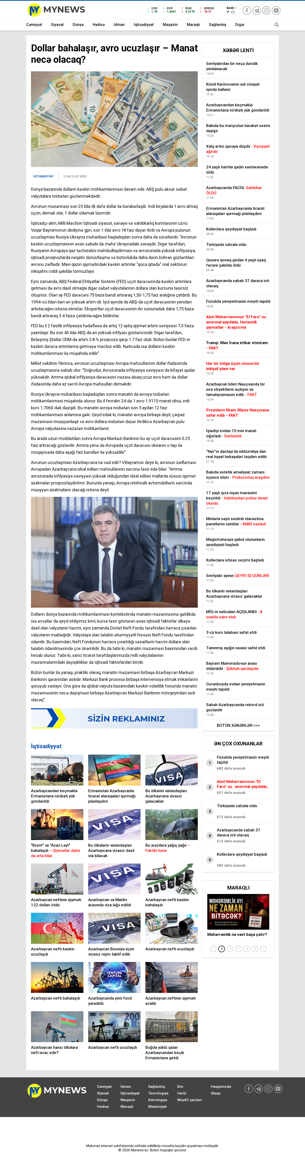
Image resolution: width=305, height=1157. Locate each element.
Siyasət (57, 24)
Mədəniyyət (157, 1106)
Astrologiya (157, 1100)
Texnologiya (158, 1093)
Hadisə (99, 24)
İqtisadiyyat (144, 24)
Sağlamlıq (217, 24)
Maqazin (170, 24)
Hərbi (181, 1093)
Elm (180, 1086)
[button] (221, 949)
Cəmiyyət (34, 24)
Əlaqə (215, 1093)
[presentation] (213, 949)
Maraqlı (193, 24)
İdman (119, 24)
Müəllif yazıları (189, 1100)
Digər (239, 24)
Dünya (78, 24)
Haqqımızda (221, 1086)
